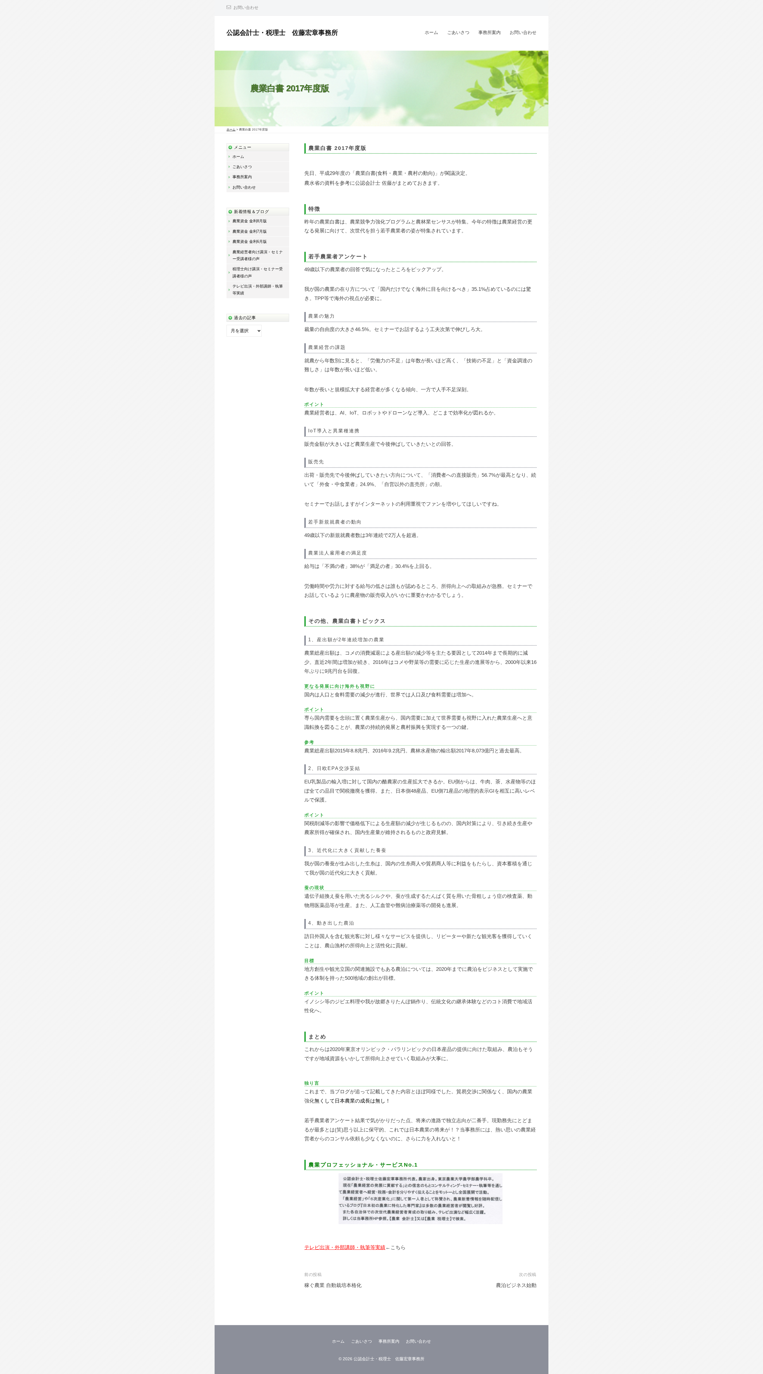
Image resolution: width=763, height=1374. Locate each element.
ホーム (431, 32)
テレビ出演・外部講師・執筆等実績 (344, 1247)
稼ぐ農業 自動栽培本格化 (333, 1285)
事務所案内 (489, 32)
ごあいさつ (458, 32)
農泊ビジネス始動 (516, 1285)
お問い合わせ (245, 7)
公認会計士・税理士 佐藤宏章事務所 (282, 32)
